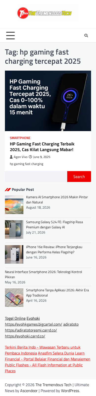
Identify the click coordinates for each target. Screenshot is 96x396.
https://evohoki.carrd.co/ (25, 336)
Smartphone (20, 138)
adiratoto (71, 324)
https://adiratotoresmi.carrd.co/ (31, 330)
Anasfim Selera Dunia (56, 353)
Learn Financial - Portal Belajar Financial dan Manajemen (47, 356)
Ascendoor (29, 391)
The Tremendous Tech (53, 385)
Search (79, 176)
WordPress (70, 391)
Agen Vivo (21, 157)
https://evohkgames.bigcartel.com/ (33, 324)
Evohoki (33, 318)
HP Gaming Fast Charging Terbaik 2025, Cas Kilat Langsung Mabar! (42, 146)
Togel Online (15, 318)
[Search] (86, 35)
